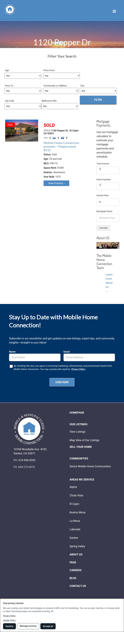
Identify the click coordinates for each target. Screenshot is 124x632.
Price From (49, 70)
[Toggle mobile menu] (114, 11)
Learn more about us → (109, 282)
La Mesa (75, 520)
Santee (74, 537)
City (82, 85)
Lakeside (75, 529)
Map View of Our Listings (84, 440)
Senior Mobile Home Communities (90, 466)
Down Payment (103, 179)
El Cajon (74, 503)
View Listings (77, 431)
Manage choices (28, 626)
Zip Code (9, 100)
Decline (9, 626)
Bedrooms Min (49, 100)
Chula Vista (76, 495)
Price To (9, 85)
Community (50, 85)
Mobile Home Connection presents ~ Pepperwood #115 (61, 146)
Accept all (48, 626)
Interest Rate (102, 195)
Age (7, 70)
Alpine (73, 486)
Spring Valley (77, 546)
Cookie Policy (9, 620)
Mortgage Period (104, 211)
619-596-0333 (27, 460)
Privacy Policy (78, 369)
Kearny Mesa (77, 512)
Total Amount (102, 163)
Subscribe (62, 382)
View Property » (56, 183)
